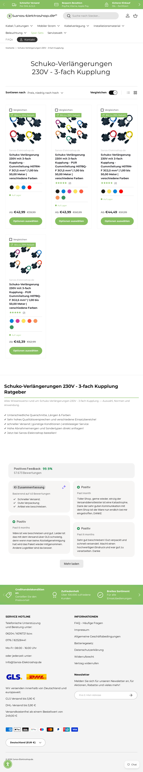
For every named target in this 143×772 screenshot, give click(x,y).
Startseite (10, 48)
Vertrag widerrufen (86, 663)
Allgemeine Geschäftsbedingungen (97, 636)
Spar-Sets (37, 32)
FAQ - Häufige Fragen (88, 623)
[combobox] (91, 15)
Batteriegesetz (83, 643)
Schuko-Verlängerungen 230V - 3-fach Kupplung (41, 48)
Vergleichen (98, 92)
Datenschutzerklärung (89, 649)
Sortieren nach (15, 92)
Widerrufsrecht (84, 656)
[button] (7, 764)
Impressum (81, 629)
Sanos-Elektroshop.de (23, 759)
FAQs (9, 39)
